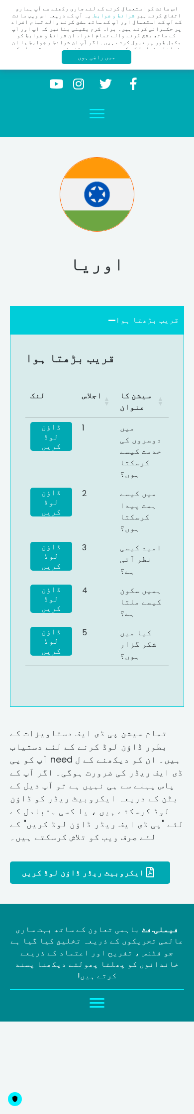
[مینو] (97, 113)
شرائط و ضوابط (114, 15)
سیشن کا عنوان (135, 401)
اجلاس (92, 395)
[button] (133, 84)
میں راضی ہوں (96, 57)
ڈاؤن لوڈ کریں (51, 436)
